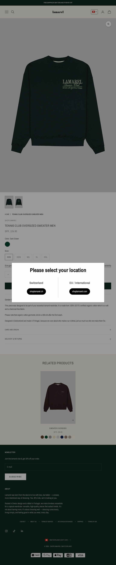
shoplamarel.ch (36, 291)
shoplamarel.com (79, 291)
